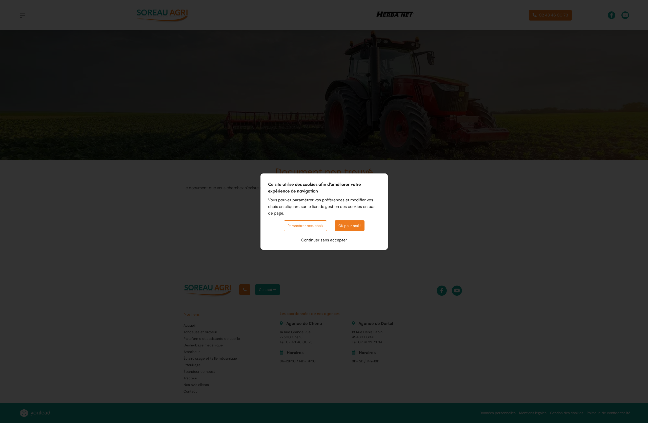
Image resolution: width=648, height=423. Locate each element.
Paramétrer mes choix (305, 225)
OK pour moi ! (349, 225)
